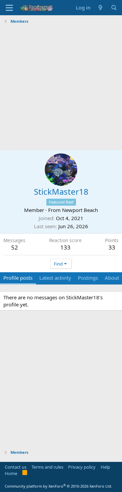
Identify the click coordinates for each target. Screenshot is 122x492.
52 (14, 247)
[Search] (114, 7)
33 (111, 247)
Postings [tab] (88, 277)
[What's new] (100, 7)
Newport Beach (80, 210)
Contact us (15, 467)
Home (11, 473)
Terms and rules (47, 467)
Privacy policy (82, 467)
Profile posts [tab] (18, 277)
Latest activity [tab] (55, 277)
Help (105, 467)
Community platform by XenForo (58, 486)
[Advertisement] (61, 87)
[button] (9, 8)
